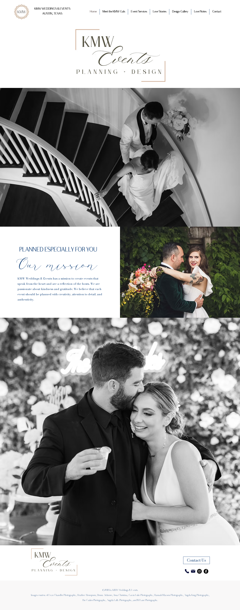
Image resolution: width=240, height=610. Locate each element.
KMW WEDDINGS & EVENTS (52, 8)
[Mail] (193, 571)
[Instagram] (199, 571)
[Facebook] (206, 571)
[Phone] (186, 571)
